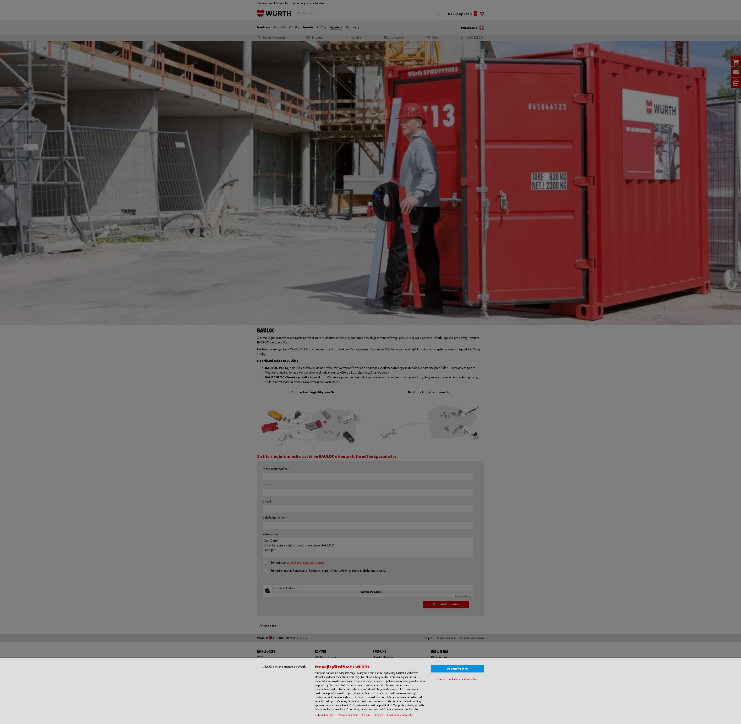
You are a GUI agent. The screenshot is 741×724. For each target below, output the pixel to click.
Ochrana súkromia (348, 715)
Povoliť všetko (457, 668)
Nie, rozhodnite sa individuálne (457, 679)
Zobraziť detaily (324, 715)
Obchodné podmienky (400, 715)
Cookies (366, 715)
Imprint (379, 715)
